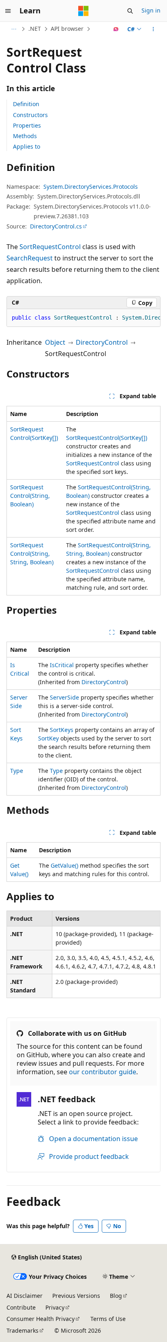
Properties (27, 125)
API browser (67, 28)
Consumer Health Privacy (40, 1319)
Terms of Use (108, 1319)
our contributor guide (102, 1071)
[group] (83, 318)
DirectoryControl (102, 342)
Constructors (30, 115)
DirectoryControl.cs (56, 226)
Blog (116, 1295)
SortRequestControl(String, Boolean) (30, 495)
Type (16, 770)
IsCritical (62, 665)
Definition (26, 104)
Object (55, 342)
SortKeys (61, 730)
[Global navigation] (8, 11)
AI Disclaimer (24, 1295)
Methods (25, 136)
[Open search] (130, 11)
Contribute (21, 1307)
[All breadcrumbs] (13, 29)
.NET (34, 28)
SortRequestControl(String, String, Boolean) (32, 553)
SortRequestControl (50, 246)
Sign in (151, 10)
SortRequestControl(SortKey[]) (106, 438)
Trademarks (22, 1330)
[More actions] (153, 29)
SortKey (48, 738)
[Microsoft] (83, 11)
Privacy (54, 1307)
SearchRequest (29, 258)
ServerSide (64, 697)
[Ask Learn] (116, 29)
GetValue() (64, 865)
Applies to (26, 146)
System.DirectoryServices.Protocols (90, 186)
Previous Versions (76, 1295)
